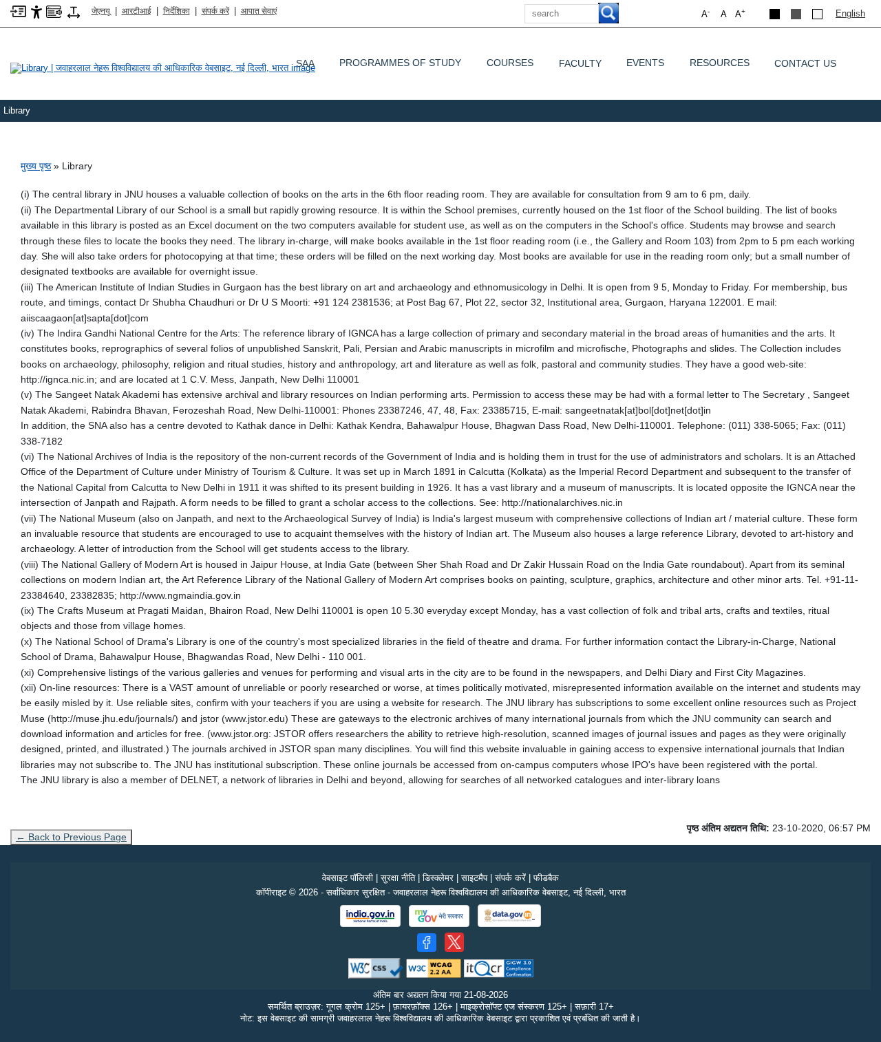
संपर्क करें (215, 11)
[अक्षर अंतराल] (74, 11)
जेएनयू (101, 11)
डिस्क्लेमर (438, 878)
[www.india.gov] (370, 916)
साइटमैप (474, 878)
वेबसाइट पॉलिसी (347, 878)
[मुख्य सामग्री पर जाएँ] (18, 11)
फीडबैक (546, 878)
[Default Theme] (817, 14)
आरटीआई (136, 11)
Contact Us (805, 63)
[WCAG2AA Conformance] (433, 967)
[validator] (375, 967)
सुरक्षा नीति (398, 878)
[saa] (172, 67)
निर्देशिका (176, 11)
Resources (720, 66)
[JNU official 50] (454, 942)
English (850, 13)
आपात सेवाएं (259, 11)
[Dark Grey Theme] (796, 14)
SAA (305, 63)
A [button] (740, 13)
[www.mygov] (439, 916)
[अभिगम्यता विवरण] (36, 11)
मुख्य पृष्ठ (36, 165)
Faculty (580, 63)
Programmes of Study (400, 66)
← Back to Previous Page (71, 836)
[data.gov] (509, 915)
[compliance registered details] (498, 967)
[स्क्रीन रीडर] (54, 11)
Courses (510, 66)
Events (645, 66)
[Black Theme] (774, 14)
